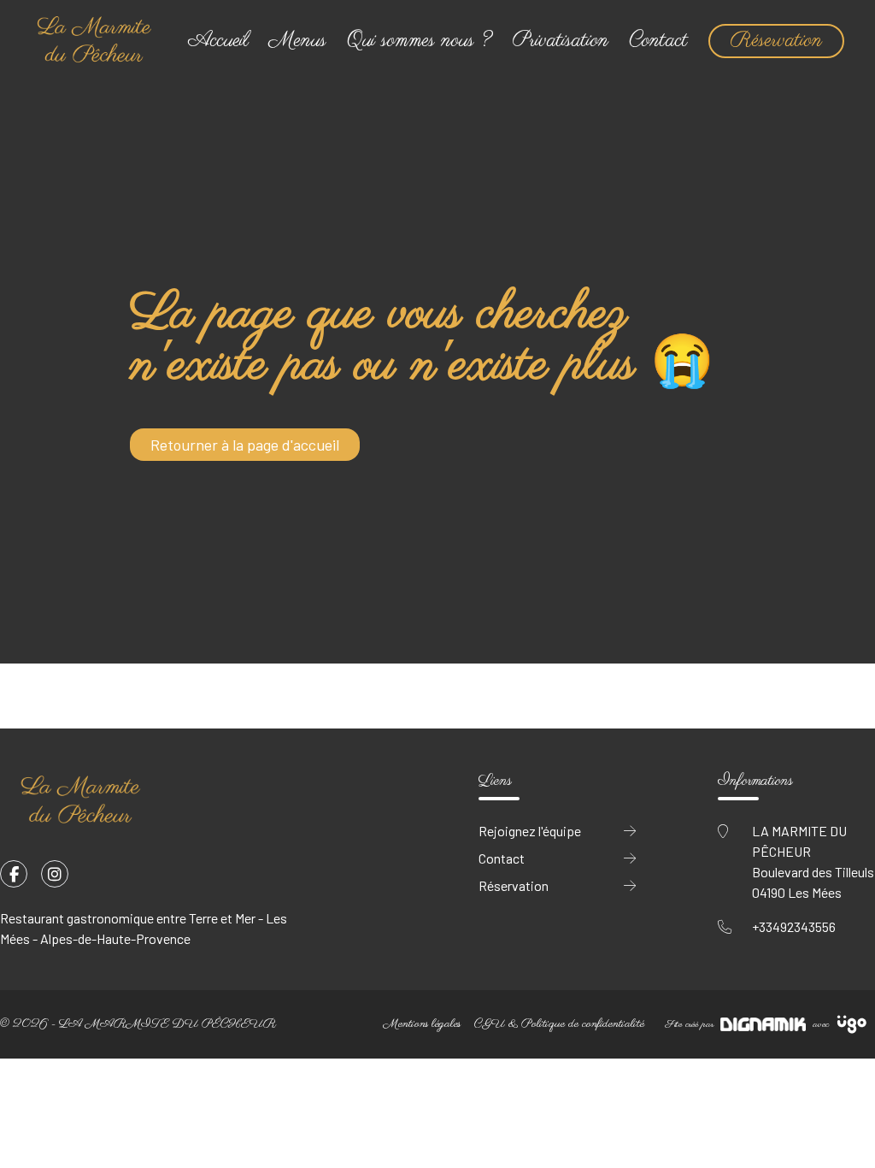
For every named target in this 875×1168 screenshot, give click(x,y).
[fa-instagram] (54, 874)
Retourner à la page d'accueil (244, 444)
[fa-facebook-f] (13, 874)
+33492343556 (794, 926)
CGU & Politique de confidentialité (559, 1024)
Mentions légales (422, 1024)
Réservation (776, 41)
